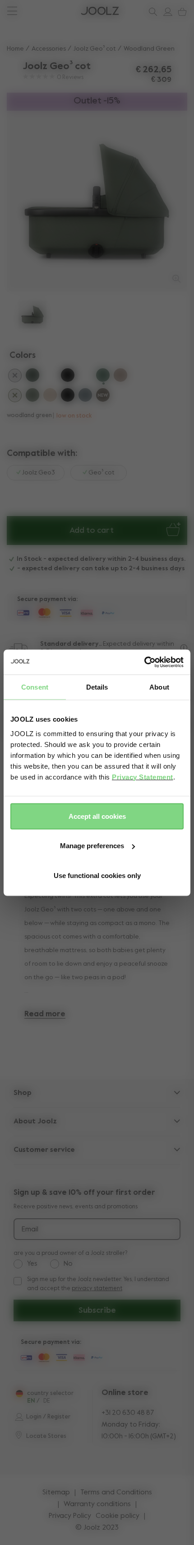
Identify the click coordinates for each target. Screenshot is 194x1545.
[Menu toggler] (12, 12)
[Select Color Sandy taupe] (50, 396)
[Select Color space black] (68, 396)
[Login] (165, 11)
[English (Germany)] (19, 1393)
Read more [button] (44, 1014)
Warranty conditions (97, 1504)
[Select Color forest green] (32, 396)
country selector (50, 1393)
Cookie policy (117, 1516)
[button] (23, 201)
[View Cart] (180, 11)
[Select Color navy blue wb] (85, 376)
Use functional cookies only (97, 875)
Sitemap (56, 1492)
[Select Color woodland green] (103, 376)
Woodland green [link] (149, 49)
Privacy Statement (142, 776)
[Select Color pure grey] (15, 377)
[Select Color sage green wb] (50, 376)
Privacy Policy (70, 1516)
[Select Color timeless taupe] (120, 376)
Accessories (49, 49)
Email (30, 1229)
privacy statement (97, 1288)
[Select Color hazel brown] (103, 396)
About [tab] (159, 687)
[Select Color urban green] (32, 376)
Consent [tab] (34, 687)
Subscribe (97, 1310)
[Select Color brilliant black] (68, 376)
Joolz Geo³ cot (95, 49)
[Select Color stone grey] (85, 396)
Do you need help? (41, 11)
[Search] (151, 11)
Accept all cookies (97, 816)
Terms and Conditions (116, 1492)
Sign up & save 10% (41, 11)
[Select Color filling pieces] (15, 397)
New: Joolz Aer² (36, 11)
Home (15, 49)
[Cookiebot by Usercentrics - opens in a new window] (144, 662)
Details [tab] (97, 687)
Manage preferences (92, 846)
